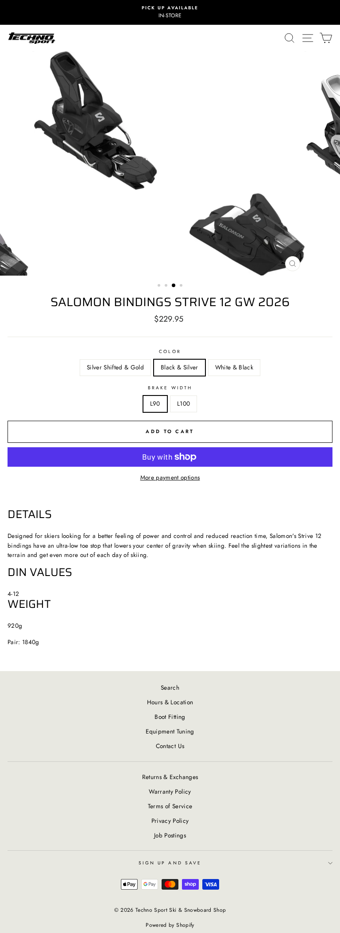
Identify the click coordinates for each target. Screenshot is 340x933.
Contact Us (170, 745)
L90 (155, 403)
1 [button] (160, 286)
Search (170, 687)
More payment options (170, 477)
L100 (183, 403)
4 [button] (182, 286)
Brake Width (170, 387)
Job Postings (170, 835)
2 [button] (167, 286)
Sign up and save (170, 863)
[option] (170, 12)
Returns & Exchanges (170, 776)
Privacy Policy (170, 820)
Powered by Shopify (170, 925)
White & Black (234, 367)
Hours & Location (170, 702)
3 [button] (174, 286)
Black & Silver (179, 367)
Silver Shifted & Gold (115, 367)
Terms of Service (170, 806)
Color (170, 351)
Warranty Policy (170, 791)
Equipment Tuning (170, 731)
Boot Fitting (170, 716)
